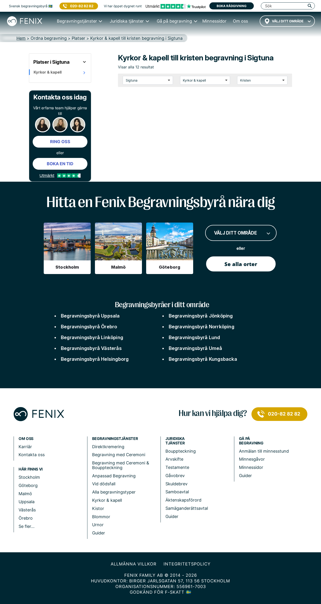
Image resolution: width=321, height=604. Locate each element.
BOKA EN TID (60, 163)
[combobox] (287, 21)
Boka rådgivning (232, 6)
